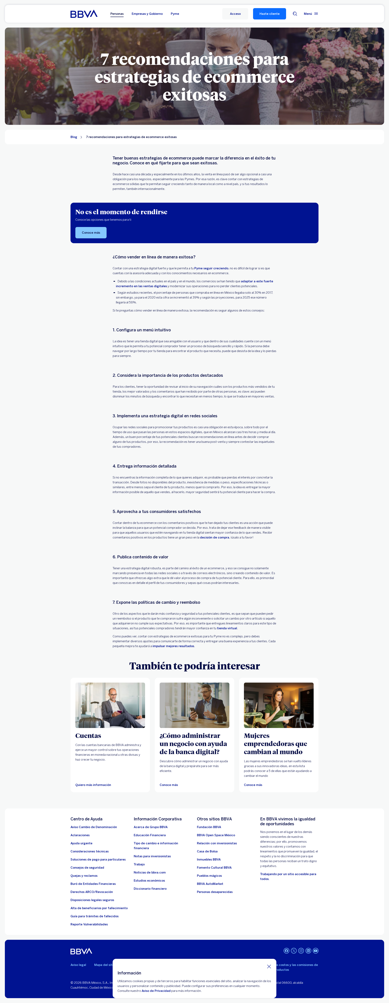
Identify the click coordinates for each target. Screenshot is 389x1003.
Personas (117, 14)
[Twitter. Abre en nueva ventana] (294, 951)
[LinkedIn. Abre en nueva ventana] (308, 951)
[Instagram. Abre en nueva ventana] (301, 951)
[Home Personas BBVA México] (84, 14)
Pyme (175, 14)
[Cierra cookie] (269, 966)
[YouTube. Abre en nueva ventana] (315, 951)
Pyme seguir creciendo (211, 268)
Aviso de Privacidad (156, 991)
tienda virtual (227, 628)
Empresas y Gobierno (147, 14)
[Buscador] (295, 14)
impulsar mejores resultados (173, 646)
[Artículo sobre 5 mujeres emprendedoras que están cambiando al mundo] (279, 705)
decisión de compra (214, 537)
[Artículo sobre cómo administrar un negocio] (194, 705)
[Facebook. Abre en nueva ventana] (286, 951)
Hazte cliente (270, 14)
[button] (235, 13)
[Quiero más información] (110, 705)
